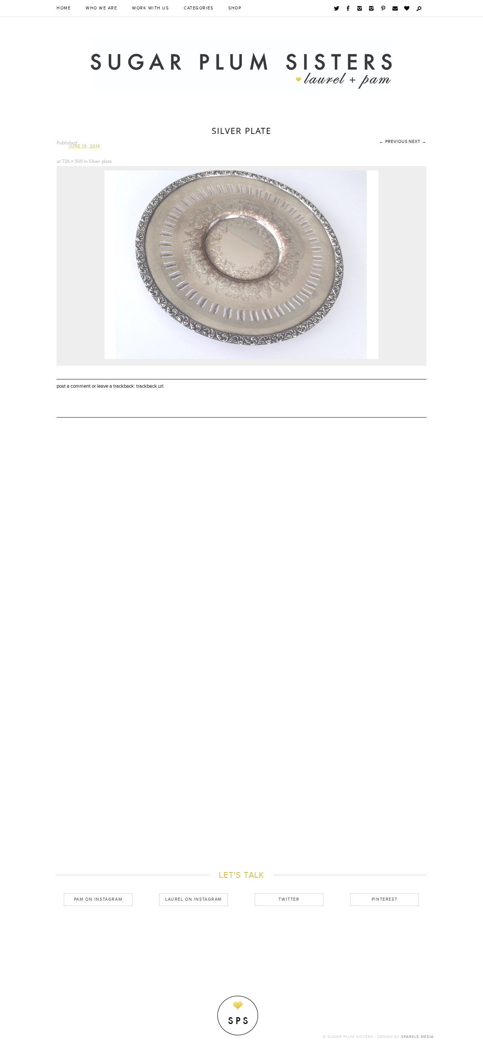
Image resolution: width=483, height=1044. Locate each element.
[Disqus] (241, 548)
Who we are (101, 8)
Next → (417, 141)
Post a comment (74, 386)
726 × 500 (72, 161)
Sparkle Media (417, 1037)
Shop (234, 8)
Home (64, 8)
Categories (198, 8)
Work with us (150, 8)
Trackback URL (149, 386)
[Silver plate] (241, 357)
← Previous (393, 141)
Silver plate (100, 161)
